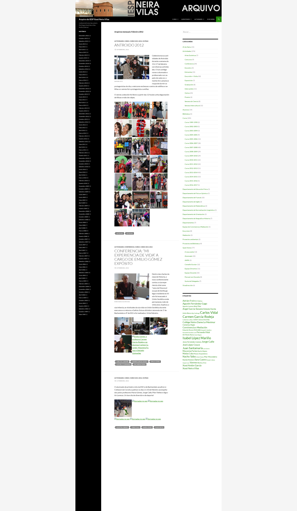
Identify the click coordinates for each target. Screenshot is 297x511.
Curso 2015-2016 (191, 181)
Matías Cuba (188, 353)
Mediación (186, 235)
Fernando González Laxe (189, 332)
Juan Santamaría (193, 348)
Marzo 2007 (82, 253)
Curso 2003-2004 (191, 131)
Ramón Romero (188, 360)
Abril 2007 (82, 250)
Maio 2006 (82, 267)
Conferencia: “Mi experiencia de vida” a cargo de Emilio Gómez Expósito (138, 257)
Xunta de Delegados (192, 281)
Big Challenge (196, 313)
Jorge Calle (135, 427)
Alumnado (188, 256)
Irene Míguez (198, 335)
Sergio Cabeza (211, 360)
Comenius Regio (189, 325)
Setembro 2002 (83, 309)
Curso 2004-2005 (191, 135)
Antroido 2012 (129, 45)
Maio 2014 (82, 75)
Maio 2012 (82, 127)
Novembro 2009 (84, 186)
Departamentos (188, 223)
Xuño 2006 (82, 264)
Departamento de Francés (192, 198)
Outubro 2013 (83, 94)
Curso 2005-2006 (191, 139)
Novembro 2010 (84, 161)
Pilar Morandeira (210, 357)
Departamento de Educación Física (195, 189)
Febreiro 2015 (83, 55)
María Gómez (147, 427)
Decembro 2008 (84, 211)
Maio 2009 (82, 200)
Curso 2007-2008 (191, 147)
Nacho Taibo (189, 356)
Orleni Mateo (200, 357)
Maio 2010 (82, 172)
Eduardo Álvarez (188, 330)
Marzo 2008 (82, 231)
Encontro (188, 68)
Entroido (129, 233)
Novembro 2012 (84, 116)
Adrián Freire (189, 300)
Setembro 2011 (83, 141)
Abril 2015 (82, 49)
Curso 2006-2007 (191, 143)
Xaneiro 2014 (83, 86)
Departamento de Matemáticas (194, 206)
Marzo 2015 (82, 52)
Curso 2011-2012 (136, 41)
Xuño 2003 (82, 303)
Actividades (198, 19)
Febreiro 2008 (83, 233)
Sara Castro (201, 359)
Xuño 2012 (82, 125)
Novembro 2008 (84, 214)
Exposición (189, 80)
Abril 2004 (82, 295)
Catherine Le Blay (188, 319)
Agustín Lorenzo (122, 427)
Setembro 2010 (83, 167)
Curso (174, 19)
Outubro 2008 (83, 217)
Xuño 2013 (82, 97)
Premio (187, 97)
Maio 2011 (82, 144)
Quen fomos (185, 19)
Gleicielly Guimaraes (123, 364)
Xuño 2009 (82, 197)
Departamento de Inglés (191, 202)
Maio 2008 (82, 225)
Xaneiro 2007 (83, 259)
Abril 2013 (82, 102)
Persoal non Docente (192, 277)
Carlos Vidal (209, 312)
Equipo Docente (190, 273)
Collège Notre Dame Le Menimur (199, 322)
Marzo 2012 (82, 133)
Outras (145, 41)
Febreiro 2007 (83, 256)
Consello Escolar (191, 264)
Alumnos (186, 110)
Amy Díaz (197, 306)
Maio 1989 (82, 314)
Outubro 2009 (83, 189)
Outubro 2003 (83, 300)
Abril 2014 (82, 77)
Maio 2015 (82, 47)
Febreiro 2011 (83, 153)
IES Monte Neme (188, 335)
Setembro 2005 (83, 272)
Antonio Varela (209, 309)
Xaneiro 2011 (83, 155)
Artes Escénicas (190, 55)
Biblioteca (186, 114)
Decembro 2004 (84, 286)
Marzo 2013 (82, 105)
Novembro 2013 (84, 91)
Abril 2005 (82, 278)
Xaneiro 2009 (83, 208)
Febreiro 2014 (83, 83)
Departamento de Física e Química (195, 193)
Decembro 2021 (84, 35)
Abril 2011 (82, 147)
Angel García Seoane (193, 309)
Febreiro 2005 (83, 284)
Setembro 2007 (83, 242)
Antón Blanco (187, 313)
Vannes (193, 362)
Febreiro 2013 (83, 108)
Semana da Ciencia (191, 101)
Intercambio (189, 89)
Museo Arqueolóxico (200, 354)
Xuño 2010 (82, 169)
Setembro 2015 (83, 41)
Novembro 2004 (84, 289)
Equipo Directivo (191, 269)
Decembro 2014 (84, 61)
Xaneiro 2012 (83, 139)
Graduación (189, 85)
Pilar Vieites (159, 427)
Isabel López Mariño (197, 338)
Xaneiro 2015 (83, 58)
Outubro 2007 (83, 239)
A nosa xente (189, 252)
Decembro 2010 (84, 158)
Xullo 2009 (82, 194)
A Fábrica (199, 301)
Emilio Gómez (155, 361)
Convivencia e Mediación (195, 327)
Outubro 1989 (83, 311)
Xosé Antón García (192, 365)
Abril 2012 (82, 130)
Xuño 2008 (82, 222)
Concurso (188, 60)
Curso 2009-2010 (191, 156)
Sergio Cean (186, 363)
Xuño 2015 (82, 44)
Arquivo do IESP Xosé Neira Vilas (94, 19)
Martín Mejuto (202, 351)
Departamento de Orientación (193, 214)
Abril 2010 (82, 175)
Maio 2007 (82, 247)
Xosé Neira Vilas (191, 368)
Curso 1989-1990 (191, 122)
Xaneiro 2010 (83, 183)
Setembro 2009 (83, 192)
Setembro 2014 (83, 69)
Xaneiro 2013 (83, 111)
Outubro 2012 (83, 119)
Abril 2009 (82, 203)
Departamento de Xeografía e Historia (196, 218)
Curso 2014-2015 (191, 177)
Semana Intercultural (192, 106)
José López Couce (191, 344)
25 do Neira (211, 19)
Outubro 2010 (83, 164)
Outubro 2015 (83, 38)
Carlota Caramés (122, 361)
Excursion (186, 231)
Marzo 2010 (82, 178)
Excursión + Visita (191, 76)
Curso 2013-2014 (191, 172)
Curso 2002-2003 (191, 126)
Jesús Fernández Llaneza (192, 342)
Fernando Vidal (203, 332)
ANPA (187, 260)
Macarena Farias (140, 364)
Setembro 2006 (83, 261)
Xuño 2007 (82, 245)
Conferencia (129, 247)
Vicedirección (188, 285)
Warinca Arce (201, 363)
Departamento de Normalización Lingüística (198, 210)
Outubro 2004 (83, 292)
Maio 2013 (82, 100)
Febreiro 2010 (83, 180)
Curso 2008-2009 (191, 152)
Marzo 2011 (82, 150)
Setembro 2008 (83, 219)
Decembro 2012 (84, 114)
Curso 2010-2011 (191, 160)
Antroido (119, 233)
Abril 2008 (82, 228)
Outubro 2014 (83, 66)
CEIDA (195, 320)
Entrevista (188, 72)
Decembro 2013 (84, 88)
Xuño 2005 (82, 275)
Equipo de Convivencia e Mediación (195, 227)
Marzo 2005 (82, 281)
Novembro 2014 (84, 63)
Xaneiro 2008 (83, 236)
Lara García (206, 348)
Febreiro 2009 (83, 206)
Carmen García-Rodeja (140, 361)
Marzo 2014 (82, 80)
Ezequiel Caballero (206, 330)
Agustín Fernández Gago (195, 303)
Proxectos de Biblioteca (191, 244)
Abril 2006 (82, 270)
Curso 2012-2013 (191, 168)
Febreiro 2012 (83, 136)
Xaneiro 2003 (83, 306)
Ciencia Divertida (204, 320)
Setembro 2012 (83, 122)
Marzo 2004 (82, 298)
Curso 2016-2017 (191, 185)
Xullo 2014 (82, 72)
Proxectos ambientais (190, 239)
